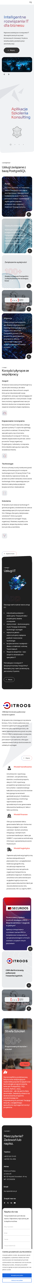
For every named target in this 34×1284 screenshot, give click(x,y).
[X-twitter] (8, 1203)
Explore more (10, 554)
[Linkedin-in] (11, 1203)
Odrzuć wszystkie (17, 1280)
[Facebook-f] (4, 1203)
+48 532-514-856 (10, 1159)
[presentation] (4, 74)
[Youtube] (14, 1203)
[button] (11, 144)
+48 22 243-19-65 (10, 1156)
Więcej (12, 50)
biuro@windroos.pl (10, 1191)
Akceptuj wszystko (17, 1275)
